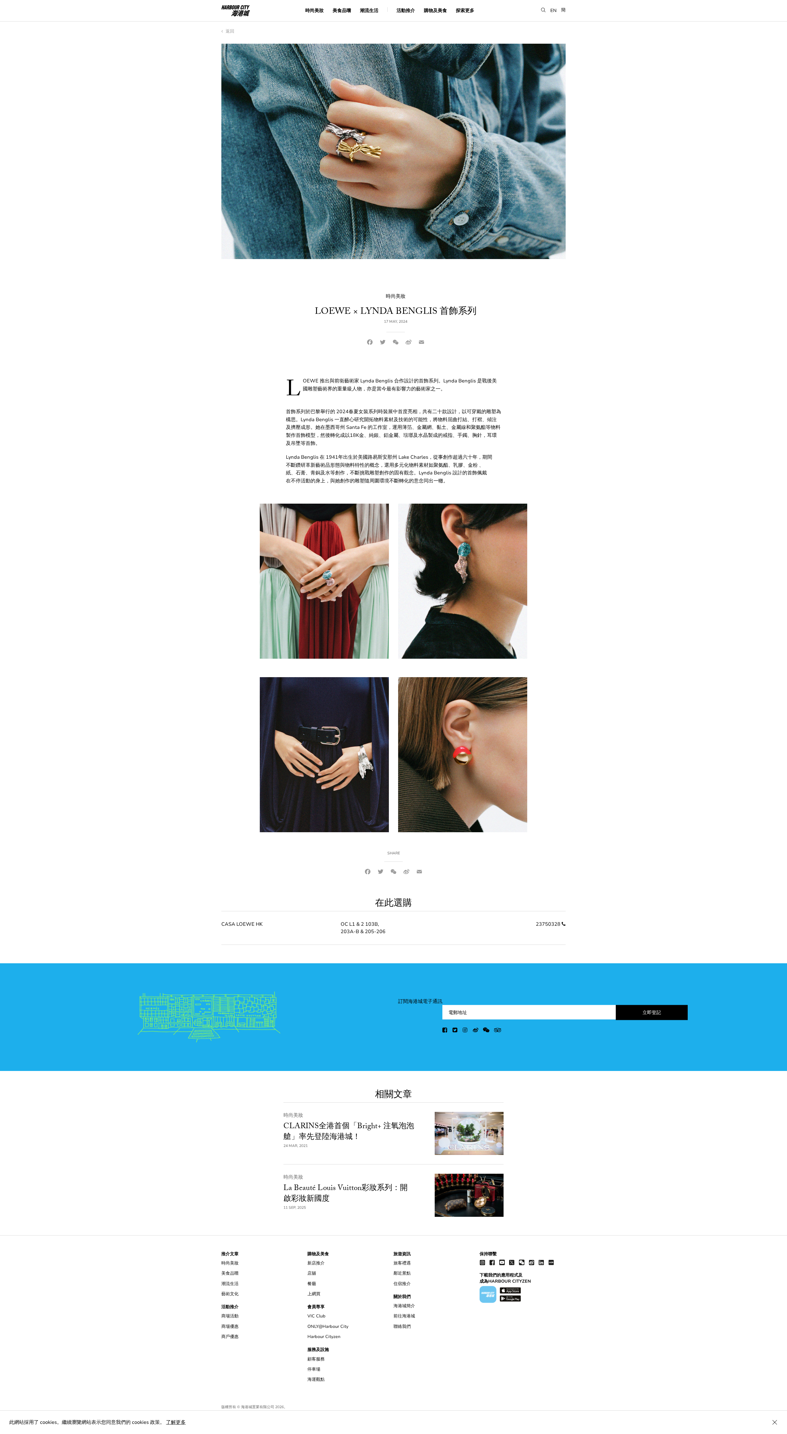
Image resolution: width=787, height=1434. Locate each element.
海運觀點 (316, 1379)
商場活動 (230, 1316)
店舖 (311, 1273)
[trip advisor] (497, 1031)
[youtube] (502, 1262)
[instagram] (465, 1031)
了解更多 (176, 1422)
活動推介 (406, 10)
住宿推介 (402, 1284)
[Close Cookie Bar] (775, 1422)
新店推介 (316, 1263)
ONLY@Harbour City (327, 1326)
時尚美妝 (314, 10)
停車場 (313, 1369)
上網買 (313, 1294)
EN (553, 10)
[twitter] (455, 1031)
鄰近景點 (402, 1273)
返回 (229, 31)
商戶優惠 (230, 1337)
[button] (543, 10)
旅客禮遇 (402, 1263)
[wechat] (486, 1031)
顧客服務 (316, 1359)
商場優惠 (230, 1326)
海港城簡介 (404, 1306)
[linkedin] (541, 1262)
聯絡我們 (402, 1326)
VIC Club (316, 1316)
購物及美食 (435, 10)
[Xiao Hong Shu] (551, 1262)
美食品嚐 (342, 10)
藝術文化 (230, 1294)
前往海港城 (404, 1316)
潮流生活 (369, 10)
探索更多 (465, 10)
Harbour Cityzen (323, 1337)
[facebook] (445, 1031)
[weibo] (475, 1031)
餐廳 (311, 1284)
